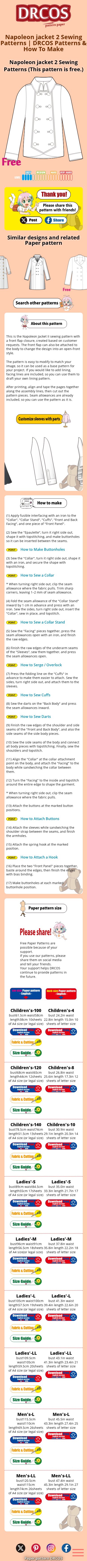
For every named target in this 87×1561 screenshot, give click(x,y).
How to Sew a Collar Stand (42, 622)
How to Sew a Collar (37, 575)
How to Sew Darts (35, 716)
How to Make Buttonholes (42, 549)
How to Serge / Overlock (41, 664)
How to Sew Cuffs (35, 694)
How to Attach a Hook (39, 857)
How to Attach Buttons (39, 818)
